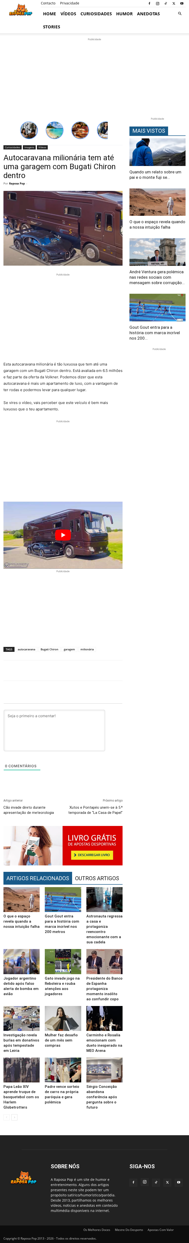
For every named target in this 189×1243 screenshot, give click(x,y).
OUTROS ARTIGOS (97, 878)
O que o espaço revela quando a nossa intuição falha (21, 921)
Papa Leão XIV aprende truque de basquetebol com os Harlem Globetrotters (21, 1097)
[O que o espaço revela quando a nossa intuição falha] (21, 899)
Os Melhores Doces (96, 1230)
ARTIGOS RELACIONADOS (37, 878)
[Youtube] (182, 3)
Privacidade (69, 3)
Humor (124, 14)
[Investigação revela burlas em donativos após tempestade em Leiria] (21, 1018)
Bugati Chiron (49, 649)
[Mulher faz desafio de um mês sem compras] (63, 1018)
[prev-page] (6, 1117)
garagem (69, 649)
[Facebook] (149, 3)
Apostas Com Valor (161, 1230)
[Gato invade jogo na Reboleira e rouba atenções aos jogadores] (63, 961)
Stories (51, 27)
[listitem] (29, 130)
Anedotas (148, 14)
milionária (87, 649)
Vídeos (68, 14)
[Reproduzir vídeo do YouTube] (63, 535)
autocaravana (26, 649)
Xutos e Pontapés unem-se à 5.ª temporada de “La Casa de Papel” (95, 810)
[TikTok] (165, 3)
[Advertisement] (94, 76)
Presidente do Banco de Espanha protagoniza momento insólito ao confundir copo (104, 988)
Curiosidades (96, 14)
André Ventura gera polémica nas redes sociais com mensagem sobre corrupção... (157, 277)
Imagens (29, 147)
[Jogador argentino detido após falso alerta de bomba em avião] (21, 961)
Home (49, 14)
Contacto (48, 3)
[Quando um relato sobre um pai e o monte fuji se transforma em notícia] (157, 152)
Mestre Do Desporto (129, 1230)
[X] (173, 3)
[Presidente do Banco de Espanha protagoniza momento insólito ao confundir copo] (104, 961)
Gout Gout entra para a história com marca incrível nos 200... (154, 333)
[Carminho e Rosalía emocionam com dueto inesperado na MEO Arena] (104, 1018)
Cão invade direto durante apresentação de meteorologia (28, 810)
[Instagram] (157, 3)
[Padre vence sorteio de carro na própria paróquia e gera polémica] (63, 1070)
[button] (180, 13)
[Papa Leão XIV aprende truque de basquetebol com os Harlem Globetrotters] (21, 1070)
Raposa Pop (17, 183)
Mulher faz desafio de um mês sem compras (61, 1040)
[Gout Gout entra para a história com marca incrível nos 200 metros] (63, 899)
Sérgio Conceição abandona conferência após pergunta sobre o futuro (101, 1097)
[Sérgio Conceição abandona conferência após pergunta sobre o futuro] (104, 1070)
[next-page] (14, 1117)
